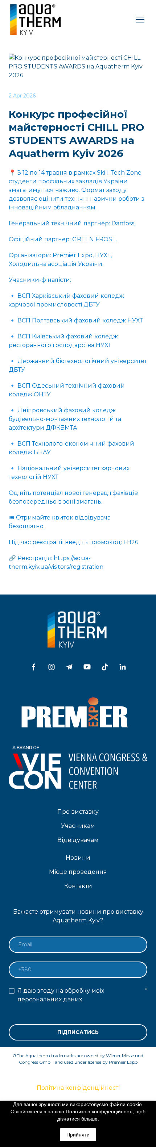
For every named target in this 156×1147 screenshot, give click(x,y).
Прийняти (78, 1135)
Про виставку (78, 811)
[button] (34, 667)
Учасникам (78, 825)
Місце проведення (78, 871)
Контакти (78, 886)
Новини (78, 857)
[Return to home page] (36, 19)
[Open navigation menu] (140, 19)
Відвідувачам (78, 840)
